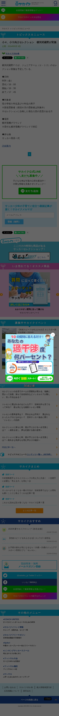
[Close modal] (53, 335)
